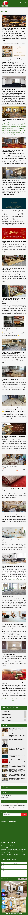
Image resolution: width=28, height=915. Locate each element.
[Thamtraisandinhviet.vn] (5, 4)
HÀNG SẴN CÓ (5, 711)
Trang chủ (3, 8)
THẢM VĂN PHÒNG (6, 720)
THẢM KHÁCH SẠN (6, 714)
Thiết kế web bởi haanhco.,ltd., (14, 913)
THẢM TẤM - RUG (6, 717)
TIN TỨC (10, 8)
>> (20, 698)
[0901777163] (3, 891)
